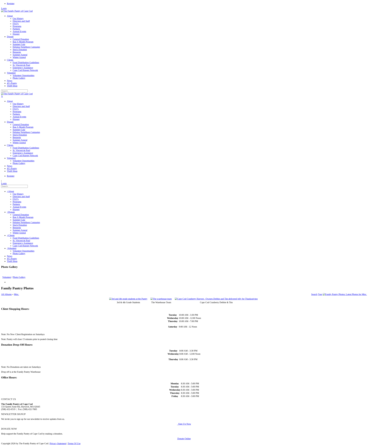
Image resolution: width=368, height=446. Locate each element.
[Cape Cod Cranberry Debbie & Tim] (216, 299)
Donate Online (184, 438)
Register (10, 3)
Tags (320, 294)
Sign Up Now (184, 424)
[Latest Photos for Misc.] (345, 294)
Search (314, 294)
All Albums (6, 294)
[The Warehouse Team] (161, 299)
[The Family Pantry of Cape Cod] (17, 11)
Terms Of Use (74, 443)
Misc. (16, 294)
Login (4, 8)
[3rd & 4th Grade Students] (128, 299)
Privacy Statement (58, 443)
